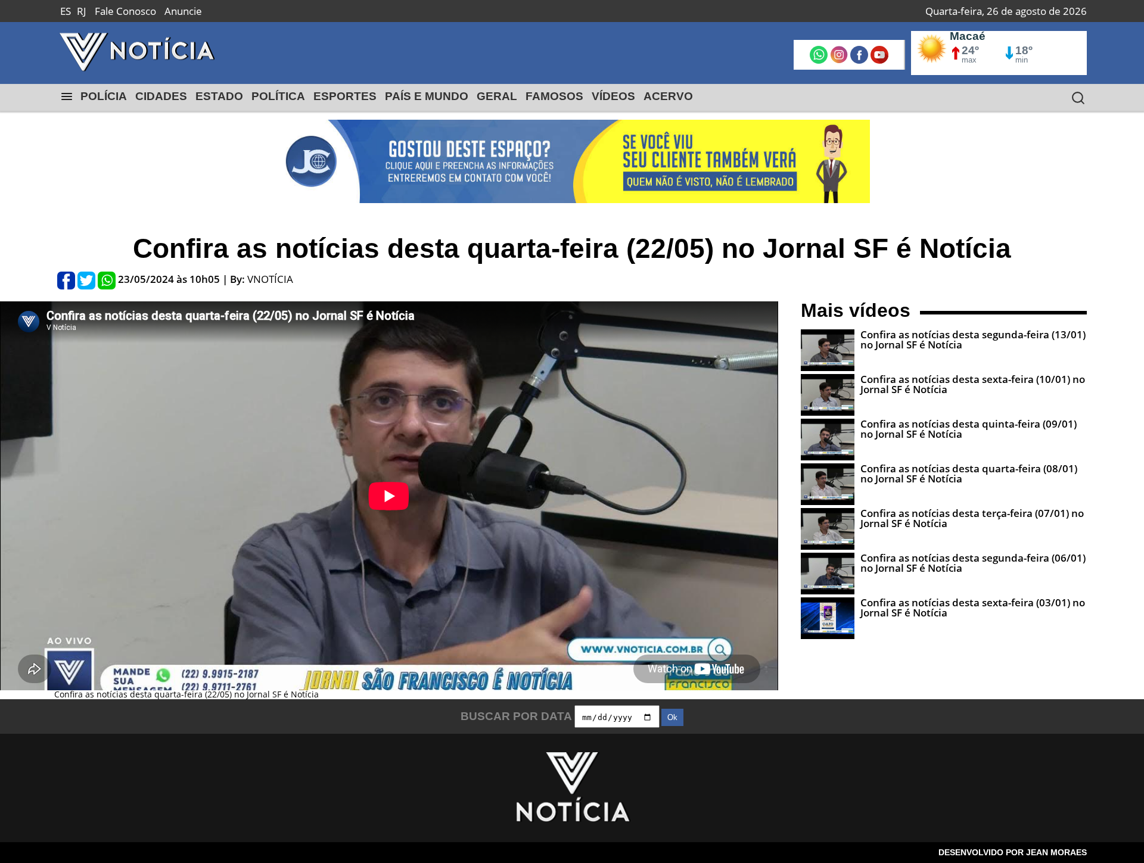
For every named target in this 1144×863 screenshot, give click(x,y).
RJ (81, 11)
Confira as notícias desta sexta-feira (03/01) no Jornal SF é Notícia (972, 607)
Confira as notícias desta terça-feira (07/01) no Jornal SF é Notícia (972, 518)
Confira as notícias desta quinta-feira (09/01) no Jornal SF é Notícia (968, 429)
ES (65, 11)
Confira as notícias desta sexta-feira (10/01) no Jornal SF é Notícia (972, 384)
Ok (672, 717)
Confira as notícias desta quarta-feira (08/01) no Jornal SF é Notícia (968, 473)
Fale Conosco (125, 11)
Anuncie (183, 11)
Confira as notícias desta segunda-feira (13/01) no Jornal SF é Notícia (973, 339)
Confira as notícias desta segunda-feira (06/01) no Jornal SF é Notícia (973, 563)
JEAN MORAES (1056, 852)
